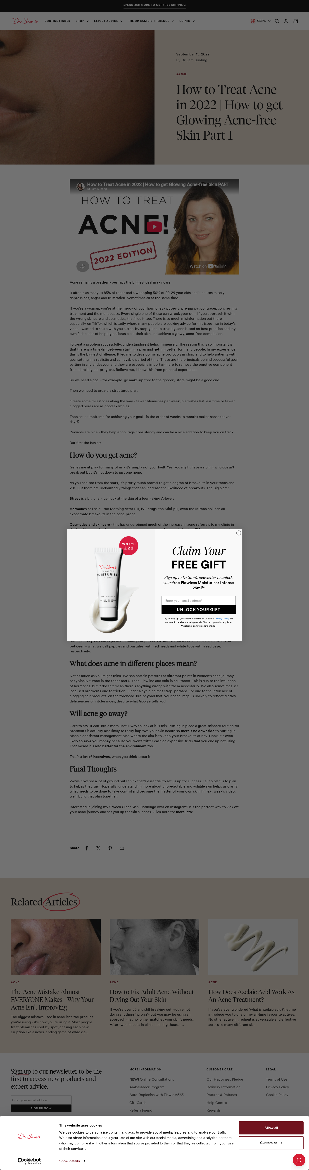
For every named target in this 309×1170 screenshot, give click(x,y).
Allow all (271, 1128)
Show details (69, 1161)
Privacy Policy (222, 618)
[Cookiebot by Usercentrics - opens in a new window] (29, 1161)
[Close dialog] (238, 533)
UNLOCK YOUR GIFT (198, 609)
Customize (268, 1142)
